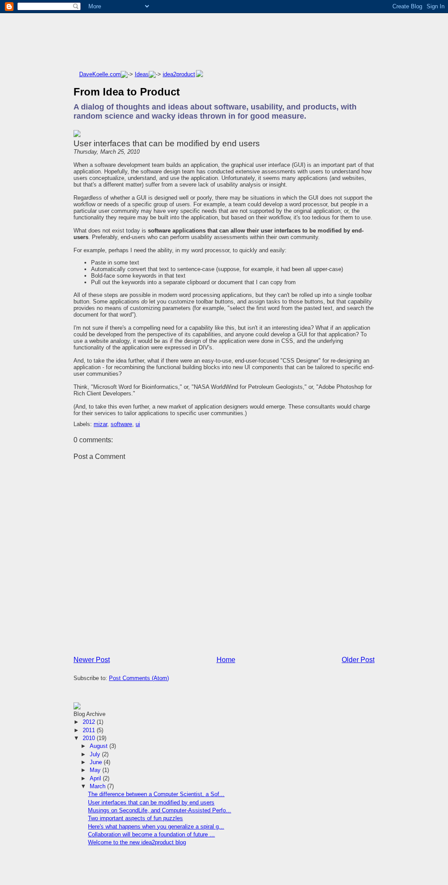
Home (226, 659)
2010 (90, 738)
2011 (90, 730)
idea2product (179, 74)
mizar (100, 424)
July (96, 754)
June (97, 762)
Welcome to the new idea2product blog (137, 842)
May (96, 770)
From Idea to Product (127, 92)
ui (138, 424)
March (98, 786)
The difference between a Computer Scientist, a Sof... (156, 794)
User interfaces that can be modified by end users (167, 143)
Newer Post (92, 659)
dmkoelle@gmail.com (297, 853)
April (96, 778)
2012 (90, 722)
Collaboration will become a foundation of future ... (151, 834)
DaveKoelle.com (100, 74)
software (121, 424)
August (99, 746)
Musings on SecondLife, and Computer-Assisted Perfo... (159, 810)
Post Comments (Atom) (139, 678)
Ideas (142, 74)
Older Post (358, 659)
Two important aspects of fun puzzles (135, 818)
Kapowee (363, 860)
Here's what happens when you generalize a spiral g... (156, 826)
